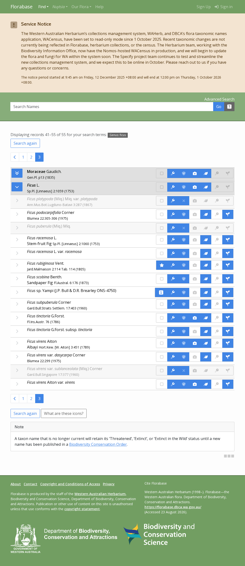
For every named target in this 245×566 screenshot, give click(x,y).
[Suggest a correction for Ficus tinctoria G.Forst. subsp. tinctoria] (172, 331)
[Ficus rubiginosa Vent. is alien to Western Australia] (161, 265)
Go (218, 106)
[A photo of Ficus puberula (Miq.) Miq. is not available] (194, 228)
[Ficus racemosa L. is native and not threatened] (161, 239)
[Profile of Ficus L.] (205, 187)
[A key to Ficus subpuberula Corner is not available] (216, 304)
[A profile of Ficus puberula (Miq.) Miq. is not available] (205, 228)
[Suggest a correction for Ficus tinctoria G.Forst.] (172, 317)
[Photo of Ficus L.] (194, 187)
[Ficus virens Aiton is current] (183, 343)
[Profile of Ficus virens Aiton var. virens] (205, 384)
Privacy (109, 484)
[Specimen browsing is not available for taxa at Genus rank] (227, 187)
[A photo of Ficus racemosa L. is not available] (194, 239)
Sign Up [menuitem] (204, 6)
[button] (60, 6)
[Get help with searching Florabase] (229, 106)
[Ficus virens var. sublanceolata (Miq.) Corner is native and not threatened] (161, 370)
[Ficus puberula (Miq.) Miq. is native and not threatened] (161, 228)
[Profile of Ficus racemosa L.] (205, 239)
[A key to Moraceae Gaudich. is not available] (216, 173)
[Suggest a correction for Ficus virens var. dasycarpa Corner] (172, 356)
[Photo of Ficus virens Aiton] (194, 343)
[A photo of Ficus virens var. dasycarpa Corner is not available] (194, 356)
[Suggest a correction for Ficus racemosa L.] (172, 239)
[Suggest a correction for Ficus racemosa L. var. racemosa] (172, 253)
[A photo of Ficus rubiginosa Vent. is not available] (194, 265)
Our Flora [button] (80, 6)
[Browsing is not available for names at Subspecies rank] (16, 331)
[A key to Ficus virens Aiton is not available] (216, 343)
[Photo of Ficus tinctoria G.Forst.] (194, 317)
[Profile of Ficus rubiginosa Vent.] (205, 265)
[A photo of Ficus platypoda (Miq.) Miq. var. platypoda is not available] (194, 200)
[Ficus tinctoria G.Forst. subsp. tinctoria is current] (183, 331)
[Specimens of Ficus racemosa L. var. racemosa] (227, 253)
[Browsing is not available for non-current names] (16, 200)
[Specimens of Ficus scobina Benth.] (227, 278)
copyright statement (82, 509)
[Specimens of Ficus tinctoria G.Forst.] (227, 317)
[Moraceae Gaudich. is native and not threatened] (161, 173)
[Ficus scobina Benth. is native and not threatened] (161, 278)
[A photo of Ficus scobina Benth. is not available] (194, 278)
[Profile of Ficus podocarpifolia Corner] (205, 214)
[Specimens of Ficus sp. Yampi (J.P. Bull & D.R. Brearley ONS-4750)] (227, 292)
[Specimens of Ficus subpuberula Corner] (227, 304)
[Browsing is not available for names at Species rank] (16, 214)
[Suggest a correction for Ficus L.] (172, 187)
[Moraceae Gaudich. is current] (183, 173)
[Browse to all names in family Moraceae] (16, 186)
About (16, 484)
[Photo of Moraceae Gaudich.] (194, 173)
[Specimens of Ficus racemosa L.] (227, 239)
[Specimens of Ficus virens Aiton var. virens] (227, 384)
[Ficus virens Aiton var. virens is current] (183, 384)
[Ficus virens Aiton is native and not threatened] (161, 343)
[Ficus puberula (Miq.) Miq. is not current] (183, 228)
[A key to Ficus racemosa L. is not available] (216, 239)
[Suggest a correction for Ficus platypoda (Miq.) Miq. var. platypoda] (172, 200)
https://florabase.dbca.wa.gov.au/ (173, 507)
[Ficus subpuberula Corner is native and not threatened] (161, 304)
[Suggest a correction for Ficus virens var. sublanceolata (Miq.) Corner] (172, 370)
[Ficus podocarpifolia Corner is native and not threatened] (161, 214)
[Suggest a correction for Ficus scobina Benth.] (172, 278)
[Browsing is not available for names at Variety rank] (16, 253)
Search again (25, 143)
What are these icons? (64, 413)
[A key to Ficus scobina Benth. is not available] (216, 278)
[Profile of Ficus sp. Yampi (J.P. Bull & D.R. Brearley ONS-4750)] (205, 292)
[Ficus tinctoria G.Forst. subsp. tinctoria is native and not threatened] (161, 331)
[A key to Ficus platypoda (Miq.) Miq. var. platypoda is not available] (216, 200)
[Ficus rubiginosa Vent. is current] (183, 265)
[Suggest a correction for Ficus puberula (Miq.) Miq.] (172, 228)
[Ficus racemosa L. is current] (183, 239)
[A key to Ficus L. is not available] (216, 187)
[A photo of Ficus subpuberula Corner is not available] (194, 304)
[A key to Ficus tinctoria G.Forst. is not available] (216, 317)
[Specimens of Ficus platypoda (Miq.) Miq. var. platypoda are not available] (227, 200)
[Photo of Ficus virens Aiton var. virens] (194, 384)
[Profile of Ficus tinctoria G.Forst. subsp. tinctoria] (205, 331)
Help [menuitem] (99, 6)
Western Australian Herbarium (100, 494)
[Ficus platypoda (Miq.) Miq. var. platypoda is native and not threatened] (161, 200)
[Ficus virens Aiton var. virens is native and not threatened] (161, 384)
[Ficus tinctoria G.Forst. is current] (183, 317)
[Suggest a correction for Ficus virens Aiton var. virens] (172, 384)
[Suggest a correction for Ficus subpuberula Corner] (172, 304)
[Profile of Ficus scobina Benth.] (205, 278)
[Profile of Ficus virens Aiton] (205, 343)
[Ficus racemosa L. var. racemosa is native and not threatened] (161, 253)
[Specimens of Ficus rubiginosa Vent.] (227, 265)
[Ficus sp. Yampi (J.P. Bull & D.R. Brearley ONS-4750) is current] (183, 292)
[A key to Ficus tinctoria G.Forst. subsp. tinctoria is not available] (216, 331)
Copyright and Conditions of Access (70, 484)
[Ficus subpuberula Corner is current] (183, 304)
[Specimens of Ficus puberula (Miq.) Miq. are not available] (227, 228)
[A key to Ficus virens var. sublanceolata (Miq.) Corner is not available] (216, 370)
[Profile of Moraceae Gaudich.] (205, 173)
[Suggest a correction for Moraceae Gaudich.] (172, 173)
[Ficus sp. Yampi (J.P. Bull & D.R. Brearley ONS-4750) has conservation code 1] (161, 292)
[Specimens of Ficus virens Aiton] (227, 343)
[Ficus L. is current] (183, 187)
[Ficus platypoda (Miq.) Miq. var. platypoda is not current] (183, 200)
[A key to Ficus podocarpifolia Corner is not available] (216, 214)
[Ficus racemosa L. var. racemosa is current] (183, 253)
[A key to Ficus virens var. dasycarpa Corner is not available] (216, 356)
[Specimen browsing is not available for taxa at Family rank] (227, 173)
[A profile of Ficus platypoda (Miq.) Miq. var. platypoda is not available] (205, 200)
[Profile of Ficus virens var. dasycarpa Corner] (205, 356)
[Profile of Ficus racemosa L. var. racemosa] (205, 253)
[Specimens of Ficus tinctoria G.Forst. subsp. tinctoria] (227, 331)
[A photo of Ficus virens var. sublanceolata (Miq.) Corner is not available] (194, 370)
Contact (30, 484)
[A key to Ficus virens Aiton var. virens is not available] (216, 384)
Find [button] (42, 6)
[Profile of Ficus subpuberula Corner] (205, 304)
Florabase (22, 6)
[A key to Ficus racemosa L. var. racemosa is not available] (216, 253)
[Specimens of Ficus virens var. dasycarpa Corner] (227, 356)
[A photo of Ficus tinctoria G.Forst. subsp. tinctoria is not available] (194, 331)
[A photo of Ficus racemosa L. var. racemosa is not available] (194, 253)
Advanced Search (219, 99)
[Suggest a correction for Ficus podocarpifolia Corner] (172, 214)
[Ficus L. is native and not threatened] (161, 187)
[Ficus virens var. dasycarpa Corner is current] (183, 356)
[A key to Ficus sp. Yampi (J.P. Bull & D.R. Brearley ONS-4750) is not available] (216, 292)
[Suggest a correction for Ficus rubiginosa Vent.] (172, 265)
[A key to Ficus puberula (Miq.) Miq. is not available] (216, 228)
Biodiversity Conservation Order (98, 444)
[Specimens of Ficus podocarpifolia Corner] (227, 214)
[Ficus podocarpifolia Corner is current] (183, 214)
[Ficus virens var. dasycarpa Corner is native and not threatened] (161, 356)
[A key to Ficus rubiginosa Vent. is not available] (216, 265)
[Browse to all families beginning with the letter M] (16, 173)
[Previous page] (15, 157)
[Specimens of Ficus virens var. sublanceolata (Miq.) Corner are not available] (227, 370)
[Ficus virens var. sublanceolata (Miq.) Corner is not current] (183, 370)
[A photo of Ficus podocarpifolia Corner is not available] (194, 214)
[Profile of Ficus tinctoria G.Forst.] (205, 317)
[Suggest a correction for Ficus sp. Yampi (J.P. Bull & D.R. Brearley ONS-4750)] (172, 292)
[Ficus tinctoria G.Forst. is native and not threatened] (161, 317)
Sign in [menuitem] (226, 6)
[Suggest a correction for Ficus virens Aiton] (172, 343)
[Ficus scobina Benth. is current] (183, 278)
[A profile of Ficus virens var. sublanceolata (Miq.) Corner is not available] (205, 370)
